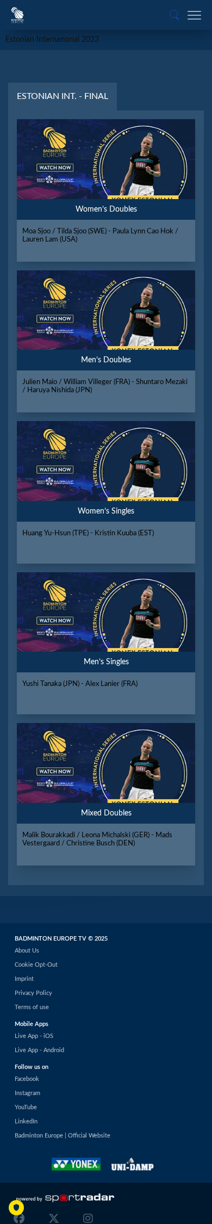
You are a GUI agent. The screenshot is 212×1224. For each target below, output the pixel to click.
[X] (54, 1218)
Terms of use (32, 1007)
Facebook (27, 1079)
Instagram (27, 1093)
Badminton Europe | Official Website (62, 1136)
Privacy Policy (33, 993)
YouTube (26, 1107)
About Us (27, 951)
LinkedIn (26, 1121)
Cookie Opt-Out (36, 965)
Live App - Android (39, 1050)
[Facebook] (21, 1218)
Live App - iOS (34, 1036)
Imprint (24, 979)
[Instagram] (85, 1218)
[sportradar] (65, 1198)
